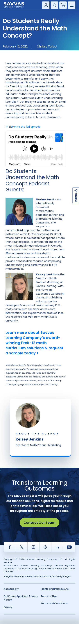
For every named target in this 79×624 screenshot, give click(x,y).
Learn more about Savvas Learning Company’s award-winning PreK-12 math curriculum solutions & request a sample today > (34, 343)
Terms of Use (49, 596)
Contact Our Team (39, 522)
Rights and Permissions (55, 589)
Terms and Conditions (54, 603)
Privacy (8, 607)
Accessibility (11, 589)
